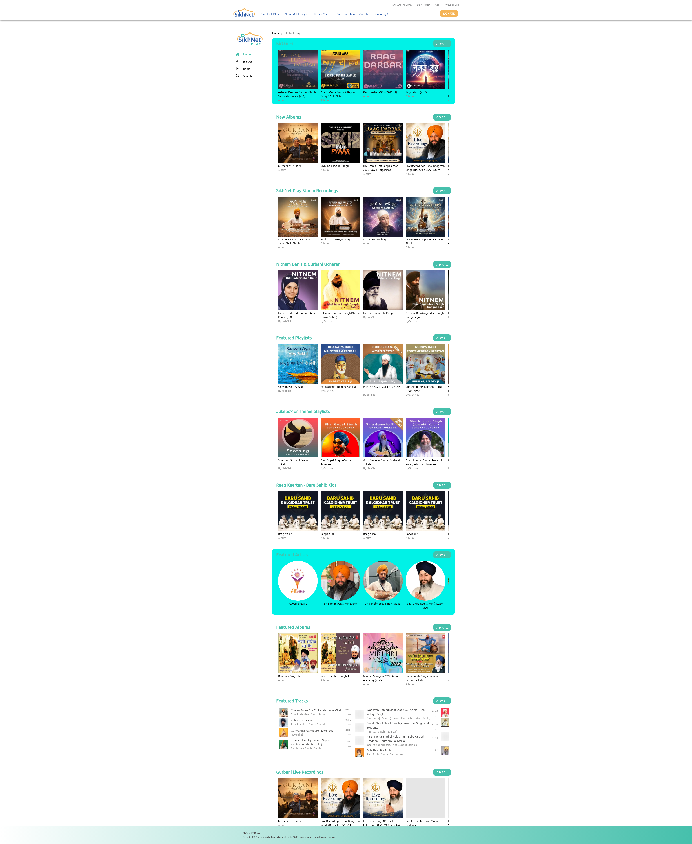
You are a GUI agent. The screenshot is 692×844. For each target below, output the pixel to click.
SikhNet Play (270, 14)
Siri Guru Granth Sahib (352, 14)
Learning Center (385, 14)
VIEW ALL (442, 43)
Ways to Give (452, 4)
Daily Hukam (423, 4)
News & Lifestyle (296, 14)
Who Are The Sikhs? (402, 4)
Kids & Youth (323, 14)
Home (276, 33)
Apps (438, 4)
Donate (449, 13)
